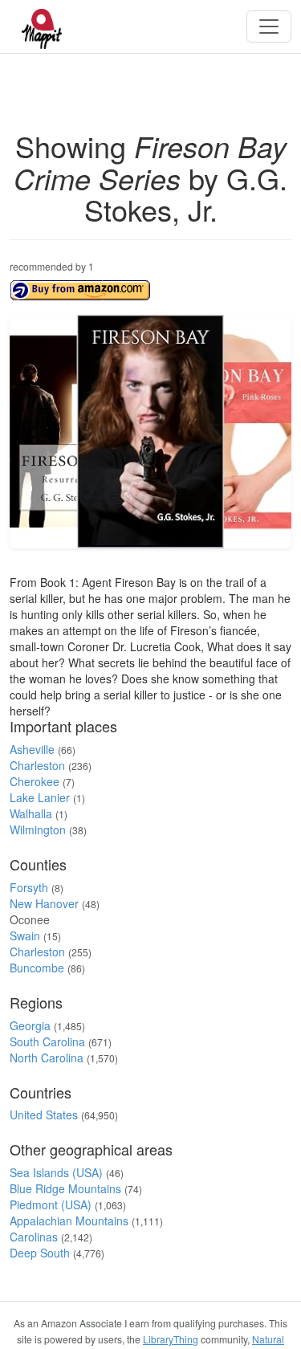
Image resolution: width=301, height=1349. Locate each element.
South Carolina (47, 1041)
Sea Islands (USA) (56, 1172)
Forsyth (29, 887)
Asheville (32, 749)
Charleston (37, 765)
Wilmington (38, 829)
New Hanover (44, 903)
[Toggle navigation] (268, 26)
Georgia (30, 1025)
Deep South (40, 1253)
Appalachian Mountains (69, 1220)
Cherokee (34, 781)
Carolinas (34, 1237)
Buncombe (37, 968)
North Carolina (46, 1057)
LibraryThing (170, 1339)
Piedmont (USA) (51, 1204)
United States (44, 1115)
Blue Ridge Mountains (65, 1188)
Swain (25, 935)
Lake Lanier (40, 797)
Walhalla (31, 813)
